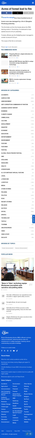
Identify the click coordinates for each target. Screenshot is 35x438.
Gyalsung (4, 159)
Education (4, 133)
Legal (3, 176)
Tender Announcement (7, 248)
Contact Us (9, 431)
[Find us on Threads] (7, 351)
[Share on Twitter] (17, 13)
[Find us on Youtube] (14, 351)
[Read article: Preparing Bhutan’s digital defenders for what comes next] (4, 55)
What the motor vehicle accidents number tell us (14, 359)
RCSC (3, 198)
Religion (4, 205)
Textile (3, 221)
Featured (4, 146)
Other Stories (6, 189)
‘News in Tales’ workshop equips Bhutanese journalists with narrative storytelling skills (14, 285)
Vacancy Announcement (21, 248)
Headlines (4, 163)
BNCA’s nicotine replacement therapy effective (20, 80)
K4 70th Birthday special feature (12, 172)
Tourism (4, 224)
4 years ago (13, 75)
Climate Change (6, 114)
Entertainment (6, 137)
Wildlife (4, 237)
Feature (4, 143)
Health (3, 166)
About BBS (17, 431)
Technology (5, 218)
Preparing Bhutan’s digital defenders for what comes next (21, 54)
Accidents (4, 95)
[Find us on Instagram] (10, 351)
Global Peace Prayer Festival (11, 153)
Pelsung (4, 192)
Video (3, 231)
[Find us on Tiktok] (17, 351)
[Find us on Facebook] (1, 351)
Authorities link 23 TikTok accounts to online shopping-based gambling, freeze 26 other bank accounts (18, 309)
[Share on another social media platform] (28, 13)
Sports (3, 214)
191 (19, 66)
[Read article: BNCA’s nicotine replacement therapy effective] (4, 80)
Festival (4, 150)
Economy (4, 130)
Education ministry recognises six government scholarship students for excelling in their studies (20, 71)
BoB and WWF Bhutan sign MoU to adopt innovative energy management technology (21, 62)
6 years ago (13, 66)
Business (4, 111)
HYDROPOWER (5, 169)
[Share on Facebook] (6, 13)
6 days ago (13, 57)
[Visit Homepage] (4, 2)
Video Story (5, 234)
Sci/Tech (4, 208)
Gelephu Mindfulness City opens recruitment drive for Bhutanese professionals (19, 317)
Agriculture (5, 98)
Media (3, 185)
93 (18, 57)
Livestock (4, 182)
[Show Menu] (33, 2)
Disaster (4, 127)
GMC (2, 156)
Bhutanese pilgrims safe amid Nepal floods (12, 376)
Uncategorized (6, 227)
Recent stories (6, 201)
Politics (4, 195)
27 (18, 83)
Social (3, 211)
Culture (4, 120)
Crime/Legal (5, 117)
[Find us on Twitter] (4, 351)
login (6, 47)
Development (5, 124)
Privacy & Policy (27, 431)
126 (19, 75)
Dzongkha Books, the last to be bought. (16, 302)
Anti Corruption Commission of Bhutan (14, 104)
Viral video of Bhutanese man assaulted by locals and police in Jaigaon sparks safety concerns (19, 295)
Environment (5, 140)
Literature (5, 179)
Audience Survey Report (9, 108)
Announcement (6, 101)
